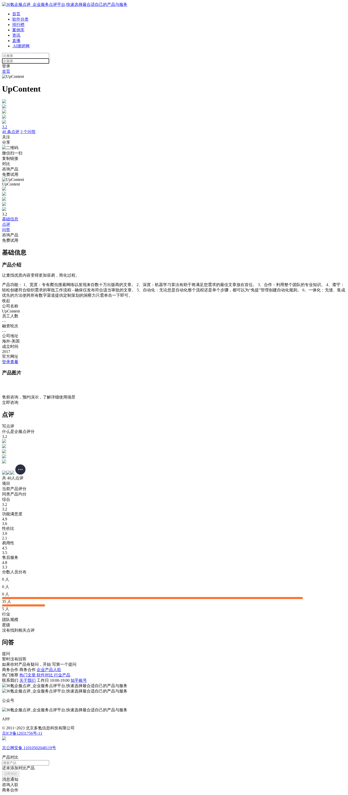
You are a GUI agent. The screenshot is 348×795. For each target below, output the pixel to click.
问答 (6, 230)
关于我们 (27, 680)
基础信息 (10, 219)
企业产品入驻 (49, 670)
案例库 (18, 30)
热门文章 (28, 675)
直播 (16, 40)
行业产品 (62, 675)
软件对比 (45, 675)
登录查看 (10, 362)
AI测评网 (21, 46)
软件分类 (20, 19)
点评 (6, 224)
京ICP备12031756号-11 (22, 733)
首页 (16, 14)
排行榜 (18, 24)
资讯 (16, 35)
